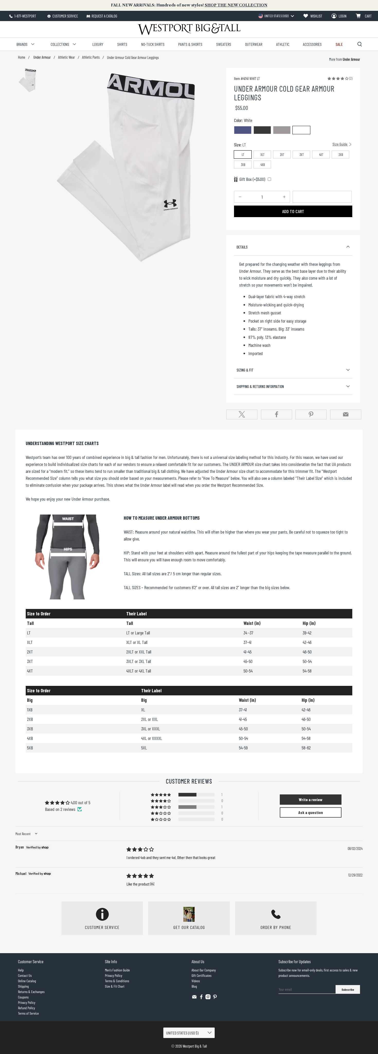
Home (21, 57)
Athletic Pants (91, 57)
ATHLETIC (282, 44)
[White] (301, 130)
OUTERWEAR (253, 44)
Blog (194, 986)
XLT (262, 155)
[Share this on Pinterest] (311, 414)
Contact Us (25, 975)
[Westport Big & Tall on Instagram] (208, 998)
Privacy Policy (26, 1002)
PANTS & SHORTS (190, 44)
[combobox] (276, 16)
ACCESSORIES (312, 44)
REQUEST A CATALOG (104, 16)
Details (242, 247)
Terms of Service (28, 1013)
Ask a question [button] (310, 812)
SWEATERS (223, 44)
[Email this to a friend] (345, 414)
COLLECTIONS (60, 44)
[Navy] (242, 130)
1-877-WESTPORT (25, 16)
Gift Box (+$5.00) (252, 179)
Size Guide (340, 144)
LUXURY (97, 44)
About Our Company (204, 970)
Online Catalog (27, 981)
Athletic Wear (66, 57)
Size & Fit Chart (114, 986)
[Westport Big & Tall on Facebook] (201, 998)
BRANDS (22, 44)
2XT (282, 155)
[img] (140, 849)
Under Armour (42, 57)
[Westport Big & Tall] (189, 29)
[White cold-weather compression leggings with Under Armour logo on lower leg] (134, 166)
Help (21, 970)
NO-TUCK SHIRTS (153, 44)
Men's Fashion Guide (117, 970)
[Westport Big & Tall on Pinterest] (215, 998)
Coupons (23, 997)
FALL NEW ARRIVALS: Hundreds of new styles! (189, 5)
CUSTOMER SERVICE (65, 16)
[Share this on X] (241, 414)
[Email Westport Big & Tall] (194, 998)
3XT (302, 155)
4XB (262, 165)
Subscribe (347, 989)
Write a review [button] (310, 799)
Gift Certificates (201, 975)
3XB (243, 165)
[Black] (262, 130)
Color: (243, 120)
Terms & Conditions (117, 981)
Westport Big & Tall (195, 1046)
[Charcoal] (282, 130)
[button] (338, 78)
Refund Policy (26, 1008)
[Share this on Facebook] (276, 414)
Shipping (23, 986)
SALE (339, 44)
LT (243, 155)
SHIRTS (122, 44)
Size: (291, 144)
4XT (321, 155)
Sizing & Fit (245, 370)
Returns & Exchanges (31, 991)
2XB (341, 155)
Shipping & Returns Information (260, 386)
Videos (196, 981)
